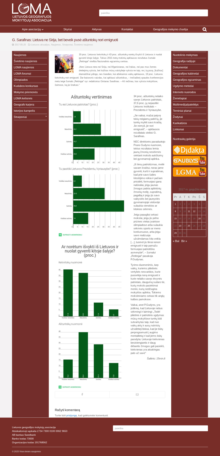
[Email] (137, 394)
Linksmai (178, 129)
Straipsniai (67, 44)
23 (180, 226)
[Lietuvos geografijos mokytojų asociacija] (32, 13)
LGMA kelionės (23, 98)
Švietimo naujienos (83, 44)
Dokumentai (180, 67)
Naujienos (56, 44)
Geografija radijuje (184, 61)
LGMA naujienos (24, 67)
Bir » (184, 241)
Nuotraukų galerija (184, 139)
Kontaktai (127, 29)
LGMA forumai (22, 73)
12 (194, 211)
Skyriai (67, 29)
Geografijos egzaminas (187, 79)
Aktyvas (97, 29)
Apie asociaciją (31, 29)
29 (175, 233)
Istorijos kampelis (24, 110)
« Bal (176, 241)
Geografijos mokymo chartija (170, 29)
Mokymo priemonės (26, 92)
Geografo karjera (24, 104)
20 (199, 218)
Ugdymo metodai (183, 86)
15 (175, 218)
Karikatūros (180, 123)
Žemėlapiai (180, 98)
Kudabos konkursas (26, 86)
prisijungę (71, 415)
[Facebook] (82, 394)
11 (189, 211)
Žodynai (178, 117)
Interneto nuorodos (184, 92)
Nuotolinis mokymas (185, 55)
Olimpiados (21, 79)
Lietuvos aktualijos (40, 44)
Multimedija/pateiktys (186, 104)
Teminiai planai (182, 110)
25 (189, 226)
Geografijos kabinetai (186, 73)
